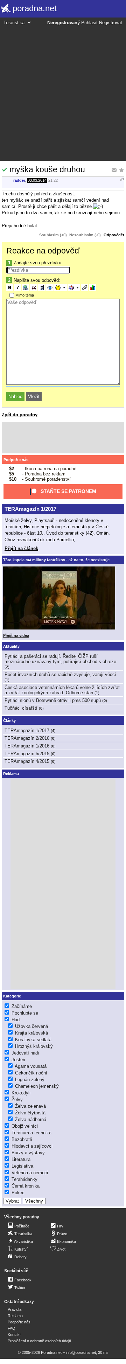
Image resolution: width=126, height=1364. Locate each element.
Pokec (18, 1192)
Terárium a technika (31, 1132)
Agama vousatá (31, 1066)
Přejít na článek (21, 548)
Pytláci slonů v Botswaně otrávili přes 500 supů (53, 700)
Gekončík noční (31, 1073)
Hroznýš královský (34, 1046)
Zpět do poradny (19, 414)
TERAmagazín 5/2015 (27, 753)
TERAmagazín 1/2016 (27, 746)
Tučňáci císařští (21, 708)
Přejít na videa (16, 635)
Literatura (21, 1159)
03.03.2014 (37, 180)
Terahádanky (24, 1179)
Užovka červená (31, 1026)
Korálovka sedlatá (33, 1039)
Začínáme (22, 1006)
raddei (19, 180)
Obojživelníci (25, 1126)
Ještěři (18, 1059)
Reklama (15, 1316)
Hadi (16, 1019)
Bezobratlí (22, 1139)
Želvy (17, 1099)
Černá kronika (26, 1186)
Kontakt (14, 1334)
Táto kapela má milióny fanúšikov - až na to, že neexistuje (56, 560)
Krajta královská (31, 1033)
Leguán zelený (29, 1079)
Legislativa (22, 1166)
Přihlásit (89, 22)
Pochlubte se (25, 1013)
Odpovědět (114, 235)
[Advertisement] (63, 92)
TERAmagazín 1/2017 (30, 509)
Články (9, 720)
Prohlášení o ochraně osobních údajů (39, 1341)
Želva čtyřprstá (30, 1112)
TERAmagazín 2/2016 (27, 738)
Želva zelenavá (30, 1106)
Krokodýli (21, 1092)
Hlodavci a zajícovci (32, 1146)
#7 (122, 180)
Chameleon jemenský (37, 1086)
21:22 (53, 180)
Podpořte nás (16, 460)
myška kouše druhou (47, 169)
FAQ (11, 1328)
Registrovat (110, 22)
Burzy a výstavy (28, 1152)
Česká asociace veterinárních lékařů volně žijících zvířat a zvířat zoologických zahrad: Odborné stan (62, 690)
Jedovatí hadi (25, 1053)
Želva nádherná (30, 1119)
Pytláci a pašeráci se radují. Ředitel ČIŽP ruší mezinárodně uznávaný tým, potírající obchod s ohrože (60, 659)
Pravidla (14, 1309)
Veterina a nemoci (30, 1172)
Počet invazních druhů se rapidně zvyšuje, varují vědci (60, 674)
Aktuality (11, 646)
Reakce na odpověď (42, 250)
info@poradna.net (81, 1352)
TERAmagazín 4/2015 (27, 761)
